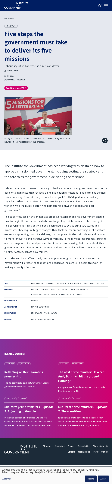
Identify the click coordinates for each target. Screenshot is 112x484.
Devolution (89, 283)
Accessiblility (84, 446)
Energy (54, 294)
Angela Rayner (50, 313)
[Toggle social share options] (105, 140)
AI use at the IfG (100, 446)
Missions (35, 290)
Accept (103, 478)
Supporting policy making (70, 294)
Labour (34, 301)
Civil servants (62, 290)
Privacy (71, 446)
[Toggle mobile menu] (106, 5)
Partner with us (100, 451)
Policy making (37, 283)
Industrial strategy (79, 290)
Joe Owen (21, 80)
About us (47, 446)
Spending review (47, 290)
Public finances (74, 283)
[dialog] (56, 475)
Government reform (40, 294)
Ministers (50, 283)
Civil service (61, 283)
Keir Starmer (36, 313)
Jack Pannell (9, 80)
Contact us (59, 446)
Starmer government (40, 307)
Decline (90, 478)
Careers (71, 451)
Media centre (84, 451)
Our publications (10, 19)
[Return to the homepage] (16, 3)
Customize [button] (6, 479)
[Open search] (99, 5)
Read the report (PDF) (16, 88)
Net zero (100, 283)
